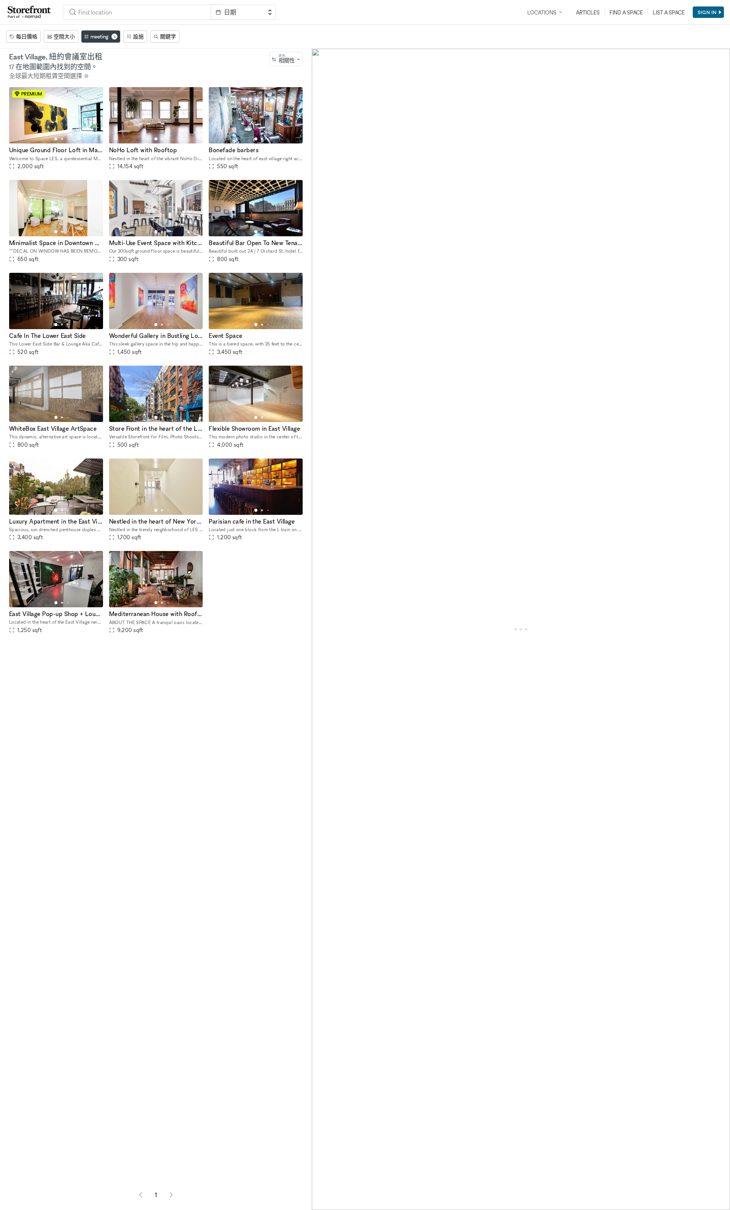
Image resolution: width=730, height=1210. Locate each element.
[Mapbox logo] (331, 1203)
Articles (588, 12)
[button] (55, 138)
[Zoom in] (321, 1178)
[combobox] (286, 59)
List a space (669, 12)
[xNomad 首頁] (29, 12)
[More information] (86, 76)
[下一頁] (171, 1195)
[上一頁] (141, 1195)
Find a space (626, 12)
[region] (521, 629)
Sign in (707, 12)
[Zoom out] (321, 1189)
